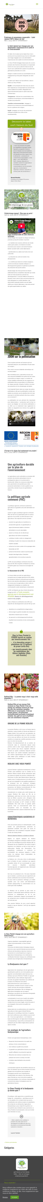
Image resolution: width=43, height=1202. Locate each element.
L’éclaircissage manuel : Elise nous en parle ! (18, 213)
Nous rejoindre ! (10, 1183)
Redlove (10, 704)
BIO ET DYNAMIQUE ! (20, 41)
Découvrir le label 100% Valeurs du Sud (21, 123)
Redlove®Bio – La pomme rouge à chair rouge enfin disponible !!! (21, 697)
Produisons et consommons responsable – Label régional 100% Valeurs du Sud (19, 38)
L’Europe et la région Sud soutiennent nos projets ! (20, 450)
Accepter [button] (15, 1197)
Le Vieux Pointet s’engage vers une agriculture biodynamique (19, 935)
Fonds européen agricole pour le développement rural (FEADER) (20, 594)
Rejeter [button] (5, 1197)
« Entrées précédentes (10, 1142)
